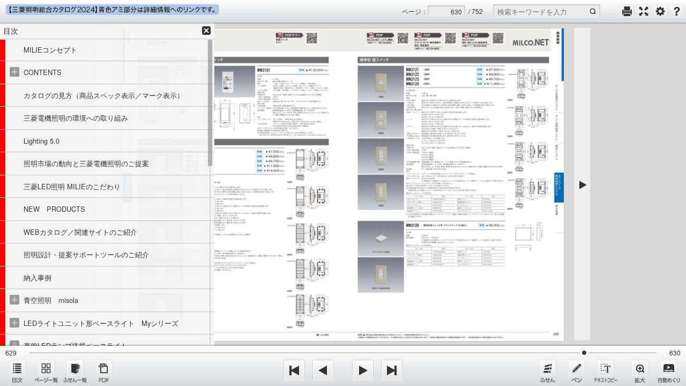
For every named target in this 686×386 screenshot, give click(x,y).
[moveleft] (323, 370)
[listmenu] (17, 371)
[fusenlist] (75, 371)
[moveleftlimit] (294, 370)
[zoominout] (640, 371)
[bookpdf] (104, 371)
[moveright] (363, 370)
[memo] (576, 371)
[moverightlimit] (392, 370)
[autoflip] (669, 371)
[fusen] (548, 371)
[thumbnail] (46, 371)
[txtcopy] (605, 371)
